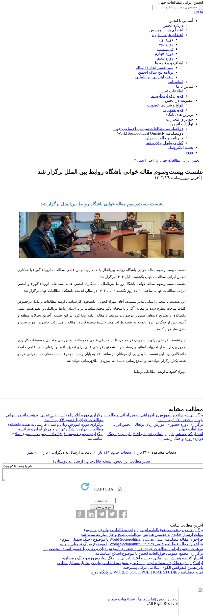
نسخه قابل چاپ (98, 461)
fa (201, 12)
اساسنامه (175, 82)
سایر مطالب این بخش (131, 461)
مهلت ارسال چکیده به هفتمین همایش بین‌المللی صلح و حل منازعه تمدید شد (142, 534)
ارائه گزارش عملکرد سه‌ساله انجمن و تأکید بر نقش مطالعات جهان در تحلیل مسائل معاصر (129, 563)
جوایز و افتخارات (179, 119)
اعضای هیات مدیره (167, 35)
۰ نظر (32, 452)
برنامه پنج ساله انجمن (155, 72)
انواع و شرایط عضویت (165, 105)
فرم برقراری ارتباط (167, 96)
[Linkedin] (91, 514)
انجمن (162, 599)
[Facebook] (123, 514)
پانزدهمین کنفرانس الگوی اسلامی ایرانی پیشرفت (163, 567)
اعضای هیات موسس (166, 30)
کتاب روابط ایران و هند (164, 143)
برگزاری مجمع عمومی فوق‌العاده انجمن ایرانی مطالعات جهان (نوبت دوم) (143, 530)
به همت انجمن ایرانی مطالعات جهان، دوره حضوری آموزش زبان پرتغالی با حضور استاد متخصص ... (123, 549)
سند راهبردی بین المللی (154, 77)
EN (196, 12)
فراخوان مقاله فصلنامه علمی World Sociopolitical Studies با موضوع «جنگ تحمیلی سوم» (131, 539)
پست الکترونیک (180, 147)
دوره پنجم (165, 58)
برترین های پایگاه (179, 114)
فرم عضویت (173, 110)
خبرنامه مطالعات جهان (164, 138)
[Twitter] (112, 514)
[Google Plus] (80, 514)
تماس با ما (146, 599)
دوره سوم (165, 49)
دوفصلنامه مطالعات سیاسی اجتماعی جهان (148, 129)
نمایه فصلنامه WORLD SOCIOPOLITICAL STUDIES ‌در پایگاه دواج (147, 572)
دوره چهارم (164, 53)
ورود (189, 152)
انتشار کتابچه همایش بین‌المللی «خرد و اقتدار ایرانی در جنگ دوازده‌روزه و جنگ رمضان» (132, 558)
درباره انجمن (173, 25)
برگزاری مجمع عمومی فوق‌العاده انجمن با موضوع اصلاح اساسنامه (149, 553)
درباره (172, 599)
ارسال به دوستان (68, 461)
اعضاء (131, 599)
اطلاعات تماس (171, 91)
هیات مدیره (117, 599)
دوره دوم (165, 44)
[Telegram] (101, 514)
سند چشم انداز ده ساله (154, 67)
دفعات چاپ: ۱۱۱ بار (114, 452)
